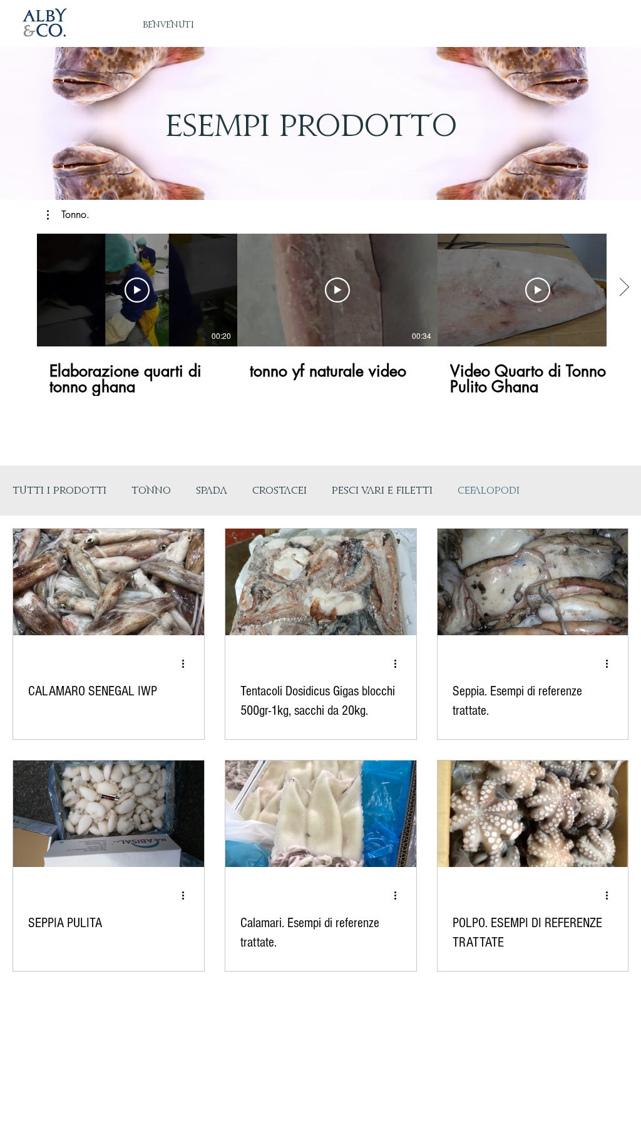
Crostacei (279, 491)
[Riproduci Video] (137, 290)
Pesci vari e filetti (382, 491)
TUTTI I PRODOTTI (59, 491)
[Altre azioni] (187, 663)
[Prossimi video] (624, 287)
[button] (68, 215)
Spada (211, 491)
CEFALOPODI (489, 491)
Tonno (151, 491)
